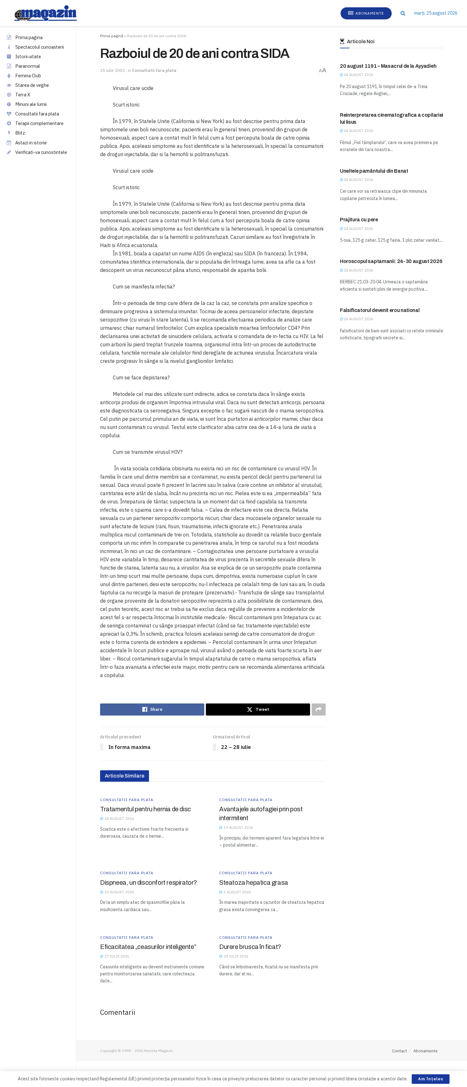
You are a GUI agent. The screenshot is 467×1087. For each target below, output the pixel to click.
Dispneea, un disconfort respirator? (148, 882)
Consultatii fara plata (37, 114)
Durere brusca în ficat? (250, 946)
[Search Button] (403, 13)
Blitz (20, 133)
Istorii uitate (28, 56)
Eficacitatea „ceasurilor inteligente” (148, 946)
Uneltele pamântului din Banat (374, 171)
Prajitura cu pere (359, 219)
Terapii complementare (39, 123)
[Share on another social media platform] (319, 709)
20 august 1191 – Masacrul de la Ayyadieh (388, 66)
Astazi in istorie (31, 143)
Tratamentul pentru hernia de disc (145, 809)
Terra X (22, 95)
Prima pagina (29, 37)
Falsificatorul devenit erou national (379, 310)
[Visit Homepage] (52, 13)
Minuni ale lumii (31, 104)
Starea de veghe (32, 85)
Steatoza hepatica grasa (253, 882)
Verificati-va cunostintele (41, 152)
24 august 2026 (358, 75)
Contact (399, 1051)
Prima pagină (111, 35)
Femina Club (28, 76)
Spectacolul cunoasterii (39, 47)
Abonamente (369, 13)
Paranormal (27, 66)
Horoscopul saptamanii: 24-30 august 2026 (391, 261)
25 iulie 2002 (112, 70)
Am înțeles (430, 1079)
